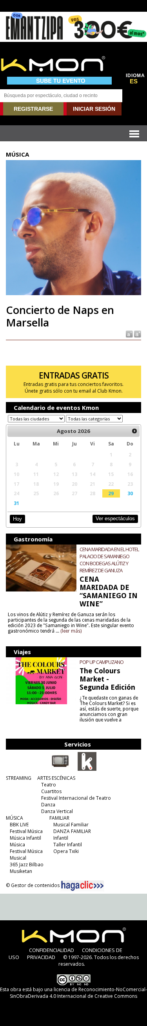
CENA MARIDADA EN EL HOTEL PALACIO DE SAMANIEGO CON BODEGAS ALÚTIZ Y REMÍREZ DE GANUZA (109, 560)
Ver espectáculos (115, 518)
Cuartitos (51, 791)
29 (111, 493)
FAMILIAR (59, 818)
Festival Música (26, 831)
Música (17, 844)
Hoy (17, 519)
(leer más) (71, 631)
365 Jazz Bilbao (27, 864)
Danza (48, 804)
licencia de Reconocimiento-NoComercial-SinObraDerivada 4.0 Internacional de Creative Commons (78, 992)
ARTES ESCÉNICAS (56, 778)
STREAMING (18, 778)
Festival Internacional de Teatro (76, 798)
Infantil (60, 838)
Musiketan (21, 871)
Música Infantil (25, 838)
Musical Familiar (71, 824)
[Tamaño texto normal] (129, 333)
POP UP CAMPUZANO (101, 661)
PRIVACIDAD (41, 957)
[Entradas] (87, 769)
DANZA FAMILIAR (72, 831)
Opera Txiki (66, 851)
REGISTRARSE (33, 109)
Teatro (48, 784)
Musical (18, 858)
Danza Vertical (57, 811)
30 (130, 493)
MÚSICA (14, 818)
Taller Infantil (67, 844)
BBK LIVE (19, 824)
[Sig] (134, 431)
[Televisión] (60, 769)
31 (16, 503)
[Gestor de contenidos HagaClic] (82, 885)
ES (134, 81)
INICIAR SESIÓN (94, 109)
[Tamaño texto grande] (137, 333)
